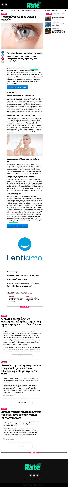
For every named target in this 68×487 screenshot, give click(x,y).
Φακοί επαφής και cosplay (17, 279)
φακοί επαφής (34, 69)
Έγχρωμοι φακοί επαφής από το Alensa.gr (23, 275)
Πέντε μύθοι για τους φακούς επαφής (15, 293)
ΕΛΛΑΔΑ (13, 10)
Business (54, 10)
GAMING (35, 10)
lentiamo (17, 292)
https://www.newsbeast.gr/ (22, 286)
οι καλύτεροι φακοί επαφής (33, 214)
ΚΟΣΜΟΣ (18, 10)
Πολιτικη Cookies (31, 479)
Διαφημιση (23, 479)
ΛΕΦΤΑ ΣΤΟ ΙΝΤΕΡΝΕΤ (27, 10)
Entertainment (47, 10)
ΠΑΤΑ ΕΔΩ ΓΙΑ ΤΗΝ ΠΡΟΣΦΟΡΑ (17, 87)
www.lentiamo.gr (13, 222)
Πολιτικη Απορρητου (42, 479)
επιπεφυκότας (22, 103)
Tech (40, 10)
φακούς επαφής (29, 293)
